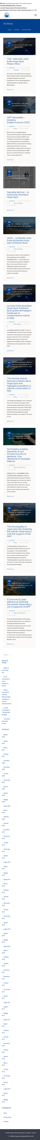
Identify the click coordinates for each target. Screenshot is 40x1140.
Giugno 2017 (5, 1008)
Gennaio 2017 (5, 1038)
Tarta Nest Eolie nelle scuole (6, 721)
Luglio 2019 (7, 862)
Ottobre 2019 (5, 844)
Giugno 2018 (5, 934)
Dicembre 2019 (5, 831)
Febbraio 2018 (5, 958)
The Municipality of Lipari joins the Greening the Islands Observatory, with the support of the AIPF (19, 531)
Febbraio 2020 (5, 818)
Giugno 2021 (5, 742)
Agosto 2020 (5, 788)
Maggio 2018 (5, 941)
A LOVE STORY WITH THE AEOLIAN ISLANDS (6, 711)
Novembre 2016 (6, 1044)
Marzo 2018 (4, 952)
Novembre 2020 (6, 768)
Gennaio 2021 (5, 755)
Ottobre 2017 (5, 984)
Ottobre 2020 (5, 775)
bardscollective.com (27, 1136)
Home (10, 29)
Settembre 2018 (6, 917)
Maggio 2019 (5, 874)
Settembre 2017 (6, 991)
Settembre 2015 (6, 1077)
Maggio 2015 (5, 1101)
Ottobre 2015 (5, 1070)
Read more (10, 89)
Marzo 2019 (4, 885)
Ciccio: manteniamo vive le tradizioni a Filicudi (6, 681)
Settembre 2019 (6, 850)
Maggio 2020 (5, 801)
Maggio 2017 (5, 1014)
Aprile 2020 (7, 806)
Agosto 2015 (5, 1083)
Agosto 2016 (5, 1057)
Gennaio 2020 (5, 824)
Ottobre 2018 (5, 911)
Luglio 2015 (7, 1089)
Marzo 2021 (4, 749)
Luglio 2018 (7, 929)
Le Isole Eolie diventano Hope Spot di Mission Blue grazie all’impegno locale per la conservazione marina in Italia (19, 311)
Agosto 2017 (5, 997)
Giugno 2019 (5, 868)
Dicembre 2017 (5, 971)
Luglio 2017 (7, 1002)
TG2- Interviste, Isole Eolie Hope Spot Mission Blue (17, 61)
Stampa (16, 70)
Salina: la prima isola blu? (5, 670)
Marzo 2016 (4, 1064)
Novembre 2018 (6, 904)
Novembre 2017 (6, 978)
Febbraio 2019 (5, 891)
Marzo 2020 (4, 811)
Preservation (21, 467)
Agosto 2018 (5, 924)
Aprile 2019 (7, 879)
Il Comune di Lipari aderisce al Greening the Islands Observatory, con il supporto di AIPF (19, 603)
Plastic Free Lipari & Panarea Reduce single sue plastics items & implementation (6, 696)
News (15, 128)
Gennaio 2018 (5, 965)
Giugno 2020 (5, 794)
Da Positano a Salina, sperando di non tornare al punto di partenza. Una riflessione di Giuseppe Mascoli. (18, 455)
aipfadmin (12, 67)
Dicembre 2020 (5, 762)
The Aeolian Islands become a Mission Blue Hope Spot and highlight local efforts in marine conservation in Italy (19, 384)
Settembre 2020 (6, 781)
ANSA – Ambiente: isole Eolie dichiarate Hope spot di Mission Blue (19, 240)
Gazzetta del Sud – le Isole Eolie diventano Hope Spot (18, 194)
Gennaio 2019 (5, 898)
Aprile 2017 (7, 1020)
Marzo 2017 (4, 1025)
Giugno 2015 (5, 1094)
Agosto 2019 (5, 857)
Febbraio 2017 (5, 1031)
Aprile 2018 (7, 946)
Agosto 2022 (5, 736)
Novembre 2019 (6, 837)
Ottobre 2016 (5, 1051)
